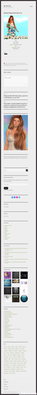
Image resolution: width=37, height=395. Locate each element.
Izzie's (13, 358)
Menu (31, 6)
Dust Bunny (12, 352)
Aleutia (11, 44)
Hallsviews (6, 327)
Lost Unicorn (7, 319)
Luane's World (15, 64)
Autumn (24, 346)
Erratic (5, 354)
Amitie (9, 346)
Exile (8, 354)
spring (27, 64)
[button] (7, 275)
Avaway (5, 348)
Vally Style (6, 318)
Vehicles (6, 239)
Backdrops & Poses (15, 63)
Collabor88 (11, 350)
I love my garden (8, 333)
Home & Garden (7, 233)
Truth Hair (6, 371)
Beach (13, 348)
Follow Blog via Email (8, 177)
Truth (22, 369)
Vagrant (13, 371)
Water (10, 373)
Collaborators (6, 381)
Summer (5, 65)
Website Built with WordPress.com (13, 392)
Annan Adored (7, 321)
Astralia (20, 346)
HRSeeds (6, 331)
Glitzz (23, 356)
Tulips (7, 65)
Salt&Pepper (6, 365)
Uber (10, 371)
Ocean (18, 363)
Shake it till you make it (9, 256)
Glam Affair (19, 356)
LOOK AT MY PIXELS (8, 312)
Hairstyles (24, 63)
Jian (19, 358)
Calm (23, 348)
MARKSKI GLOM (8, 311)
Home (5, 379)
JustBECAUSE (6, 360)
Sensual (23, 365)
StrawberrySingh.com (8, 316)
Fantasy (6, 228)
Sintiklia (8, 367)
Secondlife (23, 64)
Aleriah (6, 63)
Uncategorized (7, 237)
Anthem (20, 44)
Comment (24, 84)
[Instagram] (17, 197)
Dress (8, 352)
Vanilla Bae (18, 371)
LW (17, 64)
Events (19, 63)
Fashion (21, 63)
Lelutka (15, 360)
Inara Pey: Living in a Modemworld (11, 314)
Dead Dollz (20, 350)
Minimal (14, 363)
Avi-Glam (9, 348)
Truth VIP (6, 323)
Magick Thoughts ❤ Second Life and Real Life (12, 329)
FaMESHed (15, 354)
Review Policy (6, 386)
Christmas (6, 350)
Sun (25, 367)
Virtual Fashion (10, 65)
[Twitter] (19, 197)
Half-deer (5, 358)
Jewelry (16, 358)
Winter (14, 373)
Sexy (5, 367)
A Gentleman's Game (8, 325)
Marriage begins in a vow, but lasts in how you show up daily (15, 261)
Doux (14, 41)
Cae (20, 348)
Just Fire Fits (7, 335)
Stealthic (17, 367)
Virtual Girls (14, 65)
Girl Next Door (7, 6)
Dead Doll (15, 350)
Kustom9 (11, 360)
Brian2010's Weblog (8, 334)
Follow (6, 188)
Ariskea (16, 346)
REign (25, 363)
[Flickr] (15, 197)
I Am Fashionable (8, 330)
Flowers (11, 64)
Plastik (22, 363)
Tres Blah (18, 369)
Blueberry (17, 348)
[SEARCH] (27, 170)
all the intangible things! (9, 337)
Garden (14, 356)
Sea (10, 365)
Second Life (19, 64)
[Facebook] (12, 197)
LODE (23, 360)
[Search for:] (15, 170)
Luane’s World (14, 47)
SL (25, 64)
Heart (10, 358)
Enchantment (17, 352)
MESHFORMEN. (7, 326)
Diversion (24, 350)
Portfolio (5, 384)
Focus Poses (6, 356)
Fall (11, 354)
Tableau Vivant (6, 369)
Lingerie (19, 360)
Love (26, 360)
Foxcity (10, 356)
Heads (6, 232)
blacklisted (6, 322)
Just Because (23, 358)
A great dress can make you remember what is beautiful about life (16, 259)
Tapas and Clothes (8, 315)
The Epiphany (13, 369)
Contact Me (6, 389)
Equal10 (22, 352)
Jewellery (6, 235)
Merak (11, 363)
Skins (6, 236)
